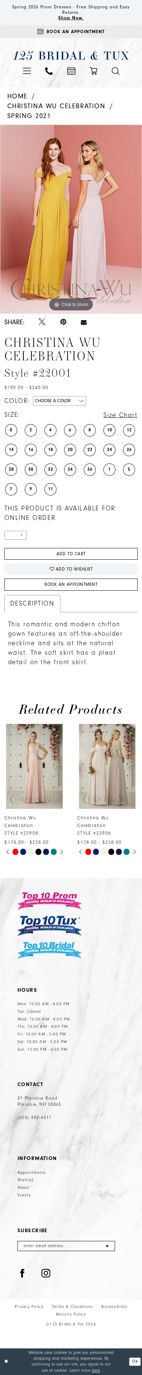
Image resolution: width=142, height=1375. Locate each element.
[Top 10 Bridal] (49, 950)
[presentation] (34, 766)
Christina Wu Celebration (56, 106)
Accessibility (114, 1306)
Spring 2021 (29, 116)
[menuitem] (27, 71)
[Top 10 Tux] (49, 926)
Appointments (31, 1172)
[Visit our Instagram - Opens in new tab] (46, 1274)
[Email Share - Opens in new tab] (83, 322)
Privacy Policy (29, 1306)
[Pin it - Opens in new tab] (63, 322)
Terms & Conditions (72, 1306)
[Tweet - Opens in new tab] (42, 322)
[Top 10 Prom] (49, 901)
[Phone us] (49, 71)
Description (32, 603)
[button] (27, 71)
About (23, 1187)
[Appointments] (71, 71)
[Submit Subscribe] (107, 1246)
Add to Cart (71, 553)
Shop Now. (71, 17)
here (96, 1370)
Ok (135, 1361)
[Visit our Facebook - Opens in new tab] (22, 1274)
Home (17, 96)
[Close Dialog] (6, 1361)
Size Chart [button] (120, 415)
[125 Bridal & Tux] (71, 55)
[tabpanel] (71, 219)
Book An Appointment (71, 584)
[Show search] (115, 71)
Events (24, 1195)
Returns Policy (71, 1314)
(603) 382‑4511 (34, 1117)
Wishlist (25, 1180)
